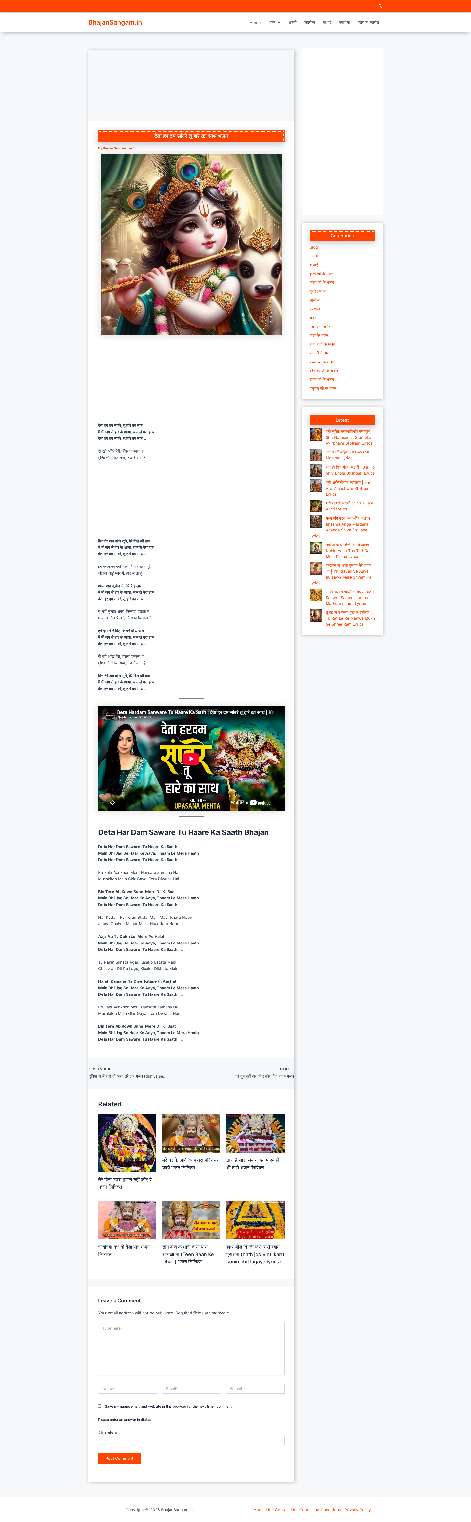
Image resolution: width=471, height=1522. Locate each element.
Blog (314, 247)
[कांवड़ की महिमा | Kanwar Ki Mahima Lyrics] (316, 455)
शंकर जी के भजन (322, 361)
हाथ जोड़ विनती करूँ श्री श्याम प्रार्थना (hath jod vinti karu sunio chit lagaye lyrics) (255, 1254)
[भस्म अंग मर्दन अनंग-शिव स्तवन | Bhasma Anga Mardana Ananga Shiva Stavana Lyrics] (316, 521)
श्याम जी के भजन (322, 379)
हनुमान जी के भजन (323, 388)
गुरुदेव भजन (318, 291)
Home (255, 22)
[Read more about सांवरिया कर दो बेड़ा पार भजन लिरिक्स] (127, 1219)
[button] (380, 6)
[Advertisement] (191, 84)
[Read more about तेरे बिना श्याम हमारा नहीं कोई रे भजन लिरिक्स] (127, 1142)
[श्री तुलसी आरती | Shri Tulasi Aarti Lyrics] (316, 506)
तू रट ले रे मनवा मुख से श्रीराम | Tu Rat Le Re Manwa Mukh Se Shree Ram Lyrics (350, 618)
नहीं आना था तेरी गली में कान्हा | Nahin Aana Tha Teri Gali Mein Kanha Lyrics (349, 550)
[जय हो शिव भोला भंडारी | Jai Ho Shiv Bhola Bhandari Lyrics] (316, 470)
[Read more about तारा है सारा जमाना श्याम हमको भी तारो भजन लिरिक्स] (255, 1132)
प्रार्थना (344, 22)
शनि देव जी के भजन (324, 370)
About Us (262, 1509)
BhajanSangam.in (115, 22)
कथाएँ (327, 22)
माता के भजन (319, 335)
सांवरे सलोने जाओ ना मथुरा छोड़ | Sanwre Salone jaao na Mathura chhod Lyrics (350, 597)
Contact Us (285, 1509)
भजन (271, 22)
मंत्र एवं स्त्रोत (368, 22)
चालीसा (309, 22)
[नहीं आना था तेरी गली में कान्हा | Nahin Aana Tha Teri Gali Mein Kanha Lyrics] (316, 548)
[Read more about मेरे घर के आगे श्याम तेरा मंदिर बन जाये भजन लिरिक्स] (191, 1132)
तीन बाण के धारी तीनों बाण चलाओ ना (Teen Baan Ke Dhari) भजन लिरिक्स (188, 1254)
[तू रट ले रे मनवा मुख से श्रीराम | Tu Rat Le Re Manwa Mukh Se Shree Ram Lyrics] (316, 615)
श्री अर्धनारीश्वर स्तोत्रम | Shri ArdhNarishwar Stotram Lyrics (348, 488)
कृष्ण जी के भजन (321, 273)
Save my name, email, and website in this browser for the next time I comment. (169, 1406)
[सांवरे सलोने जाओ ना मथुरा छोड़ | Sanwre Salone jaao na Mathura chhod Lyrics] (316, 595)
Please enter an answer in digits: (124, 1419)
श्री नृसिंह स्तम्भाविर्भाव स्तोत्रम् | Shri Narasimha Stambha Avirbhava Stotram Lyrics (349, 437)
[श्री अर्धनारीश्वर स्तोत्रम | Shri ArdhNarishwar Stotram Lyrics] (316, 485)
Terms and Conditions (320, 1509)
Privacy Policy (358, 1509)
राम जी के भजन (321, 353)
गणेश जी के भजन (322, 282)
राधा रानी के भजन (322, 344)
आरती (292, 22)
